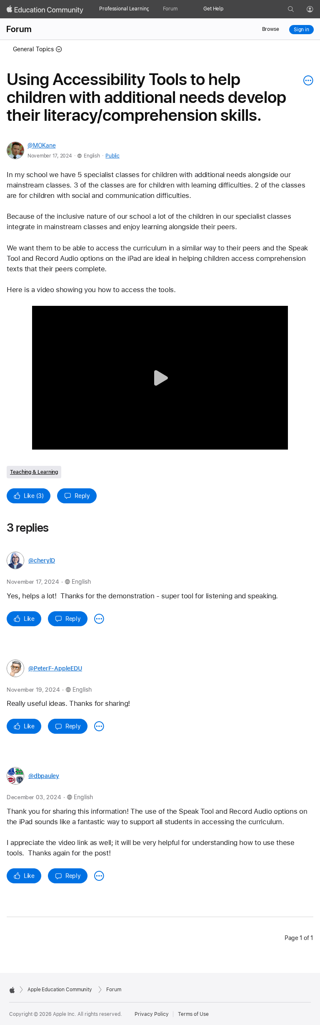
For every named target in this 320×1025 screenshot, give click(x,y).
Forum (170, 9)
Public (112, 156)
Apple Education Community (60, 989)
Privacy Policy (152, 1014)
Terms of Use (193, 1014)
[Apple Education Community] (45, 10)
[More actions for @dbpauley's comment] (99, 876)
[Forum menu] (182, 9)
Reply (82, 495)
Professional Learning (124, 9)
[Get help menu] (227, 9)
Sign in (301, 29)
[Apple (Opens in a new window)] (12, 990)
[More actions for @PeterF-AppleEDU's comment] (99, 726)
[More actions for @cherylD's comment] (99, 619)
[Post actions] (306, 80)
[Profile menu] (316, 9)
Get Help (213, 9)
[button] (160, 377)
